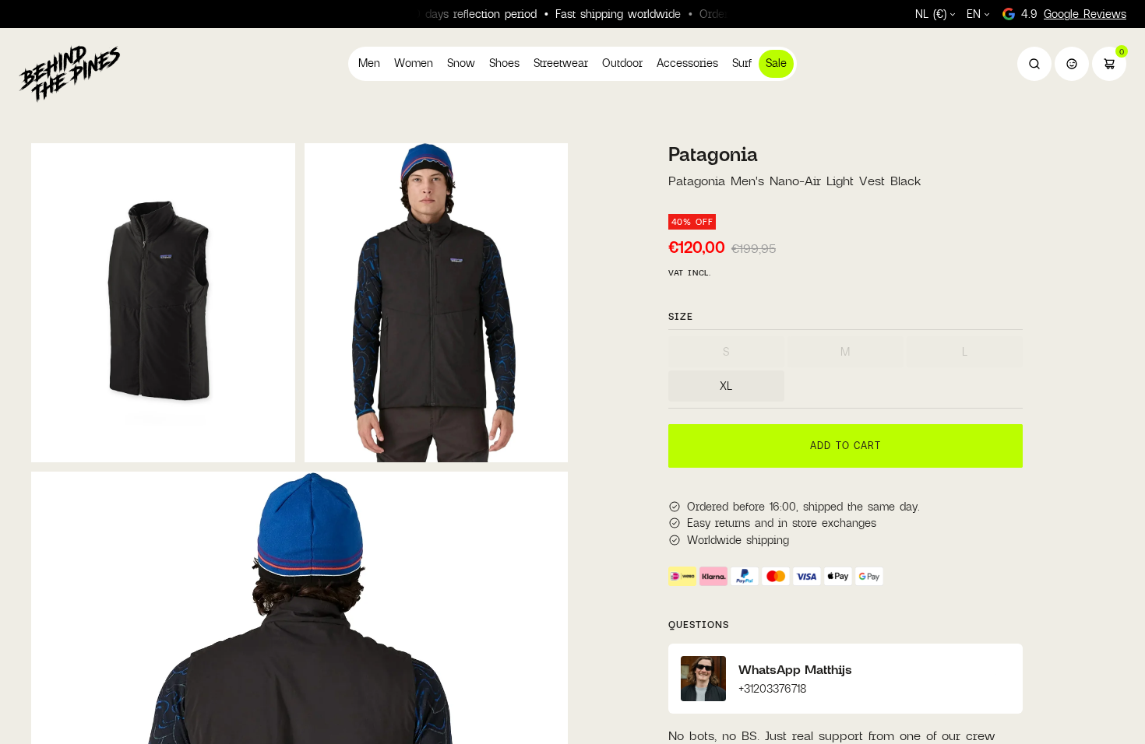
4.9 (1073, 13)
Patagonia (713, 154)
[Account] (1072, 64)
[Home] (69, 73)
